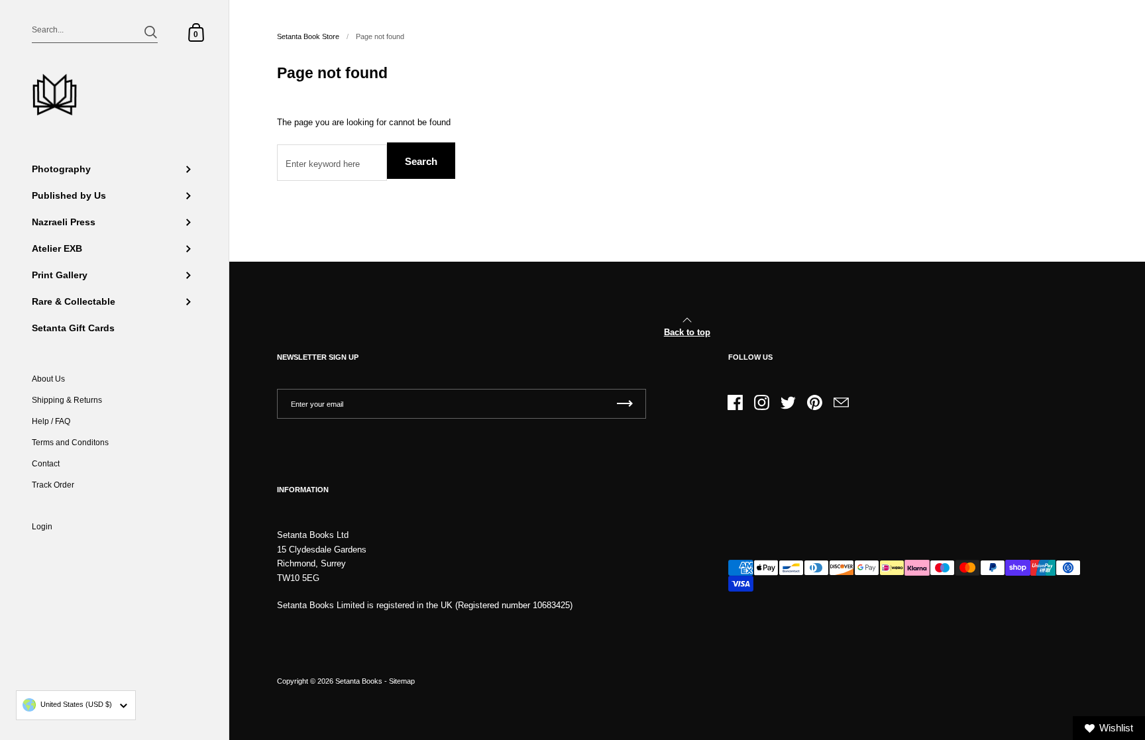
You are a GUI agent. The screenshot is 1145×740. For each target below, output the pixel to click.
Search (421, 161)
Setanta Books (358, 681)
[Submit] (151, 32)
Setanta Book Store (308, 36)
